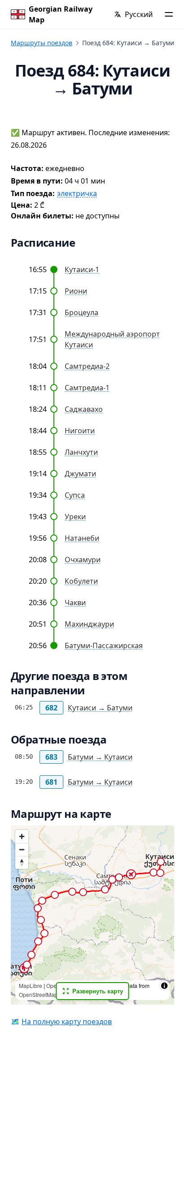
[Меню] (169, 14)
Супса (75, 495)
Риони (76, 291)
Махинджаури (89, 624)
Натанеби (82, 538)
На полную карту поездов (67, 1021)
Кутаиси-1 (82, 269)
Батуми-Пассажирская (104, 645)
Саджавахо (84, 409)
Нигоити (80, 431)
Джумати (80, 474)
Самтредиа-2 (87, 366)
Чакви (75, 602)
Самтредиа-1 (87, 388)
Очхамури (83, 559)
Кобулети (81, 581)
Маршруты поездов (41, 42)
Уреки (75, 517)
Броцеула (81, 312)
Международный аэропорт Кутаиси (112, 339)
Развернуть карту (97, 991)
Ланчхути (81, 452)
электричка (77, 193)
